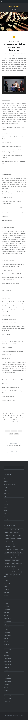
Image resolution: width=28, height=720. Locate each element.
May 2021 (6, 629)
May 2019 (6, 652)
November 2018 (7, 661)
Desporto (6, 493)
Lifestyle (6, 501)
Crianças (6, 490)
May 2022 (6, 615)
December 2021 (7, 618)
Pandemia (7, 557)
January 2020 (7, 644)
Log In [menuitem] (2, 1)
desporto (7, 541)
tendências (7, 571)
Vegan (6, 574)
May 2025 (6, 586)
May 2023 (6, 603)
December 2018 (7, 658)
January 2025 (7, 589)
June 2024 (6, 592)
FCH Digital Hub (11, 53)
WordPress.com (15, 717)
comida (19, 535)
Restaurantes (15, 560)
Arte (11, 532)
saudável (7, 563)
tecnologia (17, 569)
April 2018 (6, 673)
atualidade (16, 532)
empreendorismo (9, 543)
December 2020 (7, 632)
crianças (13, 538)
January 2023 (7, 606)
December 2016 (7, 696)
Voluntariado (17, 574)
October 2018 (7, 664)
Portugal (13, 557)
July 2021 (6, 624)
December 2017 (7, 678)
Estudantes (7, 546)
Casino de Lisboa (10, 155)
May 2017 (6, 687)
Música (5, 507)
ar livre (6, 532)
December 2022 (7, 609)
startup (13, 566)
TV (4, 516)
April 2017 (6, 690)
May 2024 (6, 595)
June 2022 (6, 612)
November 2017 (7, 681)
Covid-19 (7, 538)
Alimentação (13, 529)
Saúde (5, 510)
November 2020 (7, 635)
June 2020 (6, 638)
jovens (21, 549)
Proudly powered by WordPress (12, 715)
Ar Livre (6, 481)
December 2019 (7, 647)
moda (11, 555)
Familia (14, 546)
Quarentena (8, 560)
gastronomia (8, 549)
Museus (6, 504)
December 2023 (7, 598)
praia (19, 557)
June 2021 (6, 627)
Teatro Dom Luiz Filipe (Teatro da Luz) (15, 212)
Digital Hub (14, 6)
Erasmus (17, 543)
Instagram (15, 549)
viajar (11, 574)
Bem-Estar (7, 535)
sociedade (7, 566)
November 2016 (7, 698)
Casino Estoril (9, 347)
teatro (16, 433)
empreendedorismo (15, 541)
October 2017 (7, 684)
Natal (11, 433)
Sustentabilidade (9, 569)
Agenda (11, 41)
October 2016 (7, 701)
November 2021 (7, 621)
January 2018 (7, 675)
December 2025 (7, 583)
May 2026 (6, 580)
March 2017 (6, 693)
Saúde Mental (19, 563)
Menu (14, 9)
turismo (19, 571)
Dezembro (14, 431)
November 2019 (7, 649)
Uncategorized (7, 519)
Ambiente (20, 529)
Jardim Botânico (10, 396)
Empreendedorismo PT (9, 496)
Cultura (19, 538)
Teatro (16, 41)
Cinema (5, 487)
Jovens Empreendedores (10, 552)
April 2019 (6, 655)
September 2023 (8, 601)
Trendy (13, 571)
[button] (10, 88)
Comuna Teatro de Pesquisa (12, 283)
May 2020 (6, 641)
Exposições (6, 499)
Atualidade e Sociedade (9, 484)
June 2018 (6, 667)
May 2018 (6, 670)
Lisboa (20, 431)
